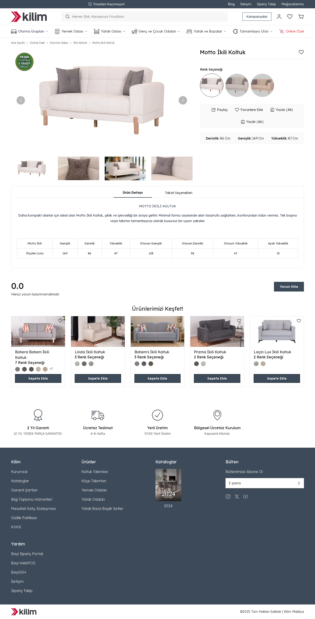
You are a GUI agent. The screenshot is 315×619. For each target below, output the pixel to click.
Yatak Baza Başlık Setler (102, 508)
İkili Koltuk (80, 43)
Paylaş (222, 110)
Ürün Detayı (133, 192)
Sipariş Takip (266, 4)
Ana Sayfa (18, 43)
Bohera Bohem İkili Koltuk (32, 355)
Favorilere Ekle (252, 110)
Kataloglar (20, 481)
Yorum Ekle (289, 287)
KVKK (16, 527)
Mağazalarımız (292, 4)
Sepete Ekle (38, 378)
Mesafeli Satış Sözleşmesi (33, 508)
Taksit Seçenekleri (178, 193)
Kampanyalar (256, 17)
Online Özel (37, 43)
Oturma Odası (59, 43)
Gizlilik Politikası (24, 517)
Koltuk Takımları (94, 471)
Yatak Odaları (93, 499)
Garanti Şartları (24, 490)
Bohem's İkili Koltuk (151, 352)
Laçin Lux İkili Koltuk (272, 352)
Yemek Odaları (94, 490)
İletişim (245, 4)
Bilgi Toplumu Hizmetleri (31, 499)
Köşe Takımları (93, 481)
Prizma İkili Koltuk (210, 352)
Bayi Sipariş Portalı (27, 553)
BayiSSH (18, 572)
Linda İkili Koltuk (90, 352)
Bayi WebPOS (23, 563)
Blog (231, 4)
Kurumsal (19, 471)
